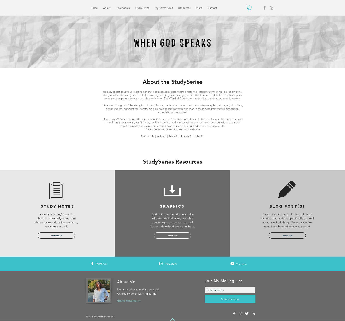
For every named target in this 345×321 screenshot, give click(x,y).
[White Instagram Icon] (161, 263)
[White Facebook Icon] (92, 263)
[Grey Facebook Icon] (264, 8)
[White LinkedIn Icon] (253, 313)
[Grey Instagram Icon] (272, 8)
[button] (249, 7)
